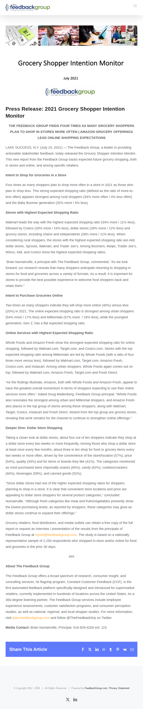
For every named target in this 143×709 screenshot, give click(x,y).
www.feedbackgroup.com (31, 618)
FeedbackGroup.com (96, 688)
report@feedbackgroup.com (56, 535)
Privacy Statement (119, 688)
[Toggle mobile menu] (135, 6)
